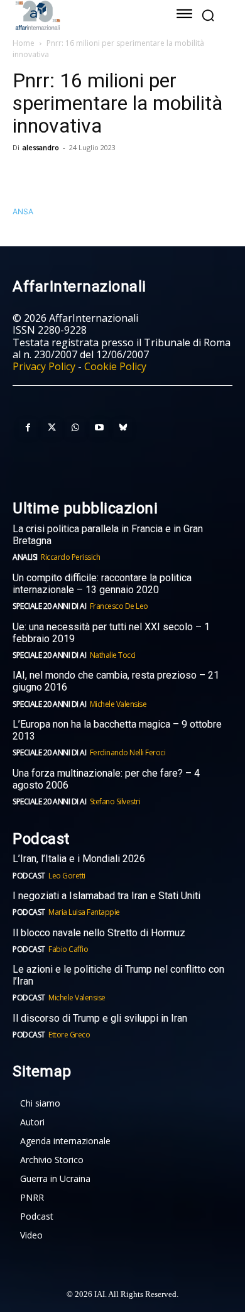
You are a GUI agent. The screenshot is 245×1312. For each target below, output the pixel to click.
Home (24, 43)
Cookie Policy (115, 366)
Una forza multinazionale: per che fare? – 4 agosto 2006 (106, 779)
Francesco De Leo (119, 606)
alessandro (41, 147)
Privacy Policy (44, 366)
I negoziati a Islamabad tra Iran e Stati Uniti (106, 896)
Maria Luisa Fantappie (84, 912)
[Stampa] (169, 176)
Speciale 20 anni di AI (49, 606)
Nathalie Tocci (113, 655)
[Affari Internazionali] (79, 15)
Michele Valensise (118, 704)
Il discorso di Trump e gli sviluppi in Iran (100, 1018)
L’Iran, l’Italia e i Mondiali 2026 (79, 859)
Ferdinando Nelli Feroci (128, 752)
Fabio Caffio (68, 949)
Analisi (25, 557)
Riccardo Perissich (70, 557)
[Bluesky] (123, 428)
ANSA (23, 211)
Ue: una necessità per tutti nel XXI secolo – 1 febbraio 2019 (111, 633)
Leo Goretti (66, 875)
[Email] (140, 176)
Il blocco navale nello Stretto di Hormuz (99, 933)
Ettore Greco (69, 1034)
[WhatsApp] (82, 176)
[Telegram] (111, 176)
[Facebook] (25, 176)
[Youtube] (99, 428)
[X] (54, 176)
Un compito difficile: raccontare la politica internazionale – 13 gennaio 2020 (102, 584)
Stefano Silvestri (115, 801)
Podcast (29, 875)
